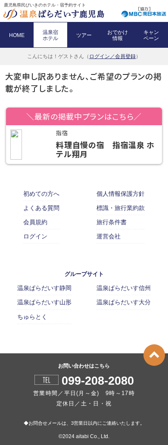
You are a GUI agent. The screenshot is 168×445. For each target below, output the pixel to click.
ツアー (84, 35)
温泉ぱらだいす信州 (123, 287)
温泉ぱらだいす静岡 (44, 287)
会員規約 (35, 222)
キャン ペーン (151, 35)
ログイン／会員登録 (112, 56)
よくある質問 (41, 207)
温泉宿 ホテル (50, 35)
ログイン (35, 236)
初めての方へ (41, 193)
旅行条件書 (111, 222)
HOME (17, 35)
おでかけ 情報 (117, 35)
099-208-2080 (98, 381)
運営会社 (108, 236)
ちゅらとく (32, 316)
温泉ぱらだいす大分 (123, 302)
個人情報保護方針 (120, 193)
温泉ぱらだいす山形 (44, 302)
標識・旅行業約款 (120, 207)
